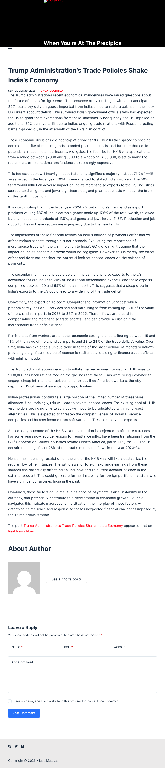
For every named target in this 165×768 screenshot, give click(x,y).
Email (67, 647)
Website (119, 647)
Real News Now (21, 531)
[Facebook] (9, 746)
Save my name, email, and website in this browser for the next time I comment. (67, 701)
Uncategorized (52, 90)
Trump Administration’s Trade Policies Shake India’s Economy (73, 525)
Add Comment (22, 662)
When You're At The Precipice (83, 43)
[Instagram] (22, 746)
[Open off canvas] (10, 50)
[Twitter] (16, 746)
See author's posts (66, 579)
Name (17, 647)
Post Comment (23, 713)
